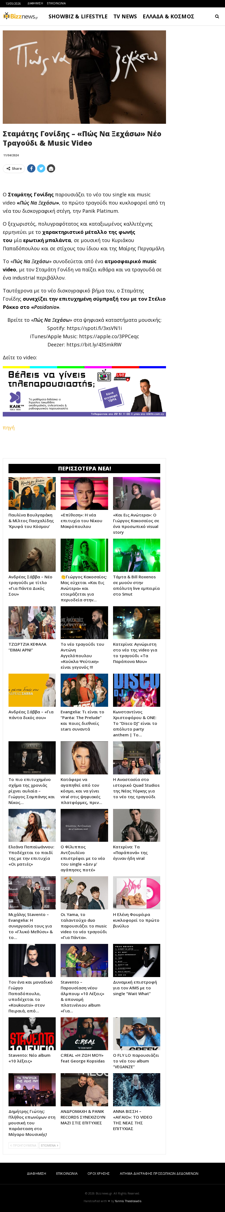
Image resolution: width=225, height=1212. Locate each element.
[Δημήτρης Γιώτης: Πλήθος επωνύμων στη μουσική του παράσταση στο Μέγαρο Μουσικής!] (32, 1089)
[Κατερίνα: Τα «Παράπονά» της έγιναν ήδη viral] (136, 825)
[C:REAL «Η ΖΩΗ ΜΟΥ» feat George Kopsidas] (84, 1033)
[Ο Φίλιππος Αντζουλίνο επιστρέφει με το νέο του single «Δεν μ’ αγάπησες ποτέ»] (84, 825)
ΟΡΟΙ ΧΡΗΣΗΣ (99, 1173)
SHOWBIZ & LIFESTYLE (78, 16)
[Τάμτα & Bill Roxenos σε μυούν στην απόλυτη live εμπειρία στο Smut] (136, 555)
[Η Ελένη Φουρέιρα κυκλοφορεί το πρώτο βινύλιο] (136, 892)
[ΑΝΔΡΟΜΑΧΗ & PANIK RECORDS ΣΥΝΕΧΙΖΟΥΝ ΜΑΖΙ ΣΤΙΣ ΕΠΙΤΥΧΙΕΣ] (84, 1089)
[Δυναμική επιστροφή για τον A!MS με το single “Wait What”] (136, 960)
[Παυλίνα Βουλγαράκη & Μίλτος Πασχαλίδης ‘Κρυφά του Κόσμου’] (32, 493)
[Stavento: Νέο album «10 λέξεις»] (32, 1033)
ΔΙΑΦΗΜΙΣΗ (35, 3)
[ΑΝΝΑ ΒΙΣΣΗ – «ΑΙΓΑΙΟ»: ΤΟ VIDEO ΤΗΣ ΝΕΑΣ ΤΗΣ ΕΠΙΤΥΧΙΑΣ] (136, 1089)
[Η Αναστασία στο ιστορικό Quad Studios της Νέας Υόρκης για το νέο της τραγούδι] (136, 757)
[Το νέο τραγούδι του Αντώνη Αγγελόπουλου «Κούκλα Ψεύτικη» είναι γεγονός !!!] (84, 622)
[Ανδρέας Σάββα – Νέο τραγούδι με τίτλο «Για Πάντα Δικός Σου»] (32, 555)
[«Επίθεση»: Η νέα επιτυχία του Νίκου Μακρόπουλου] (84, 493)
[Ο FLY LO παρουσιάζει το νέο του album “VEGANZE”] (136, 1033)
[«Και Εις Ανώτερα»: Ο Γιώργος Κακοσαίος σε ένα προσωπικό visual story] (136, 493)
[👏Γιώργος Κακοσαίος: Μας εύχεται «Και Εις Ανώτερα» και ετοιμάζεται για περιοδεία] (84, 555)
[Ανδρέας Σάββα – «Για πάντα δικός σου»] (32, 690)
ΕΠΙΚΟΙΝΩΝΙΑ (56, 3)
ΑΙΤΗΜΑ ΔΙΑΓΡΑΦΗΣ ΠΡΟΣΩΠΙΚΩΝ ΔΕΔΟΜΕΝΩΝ (159, 1173)
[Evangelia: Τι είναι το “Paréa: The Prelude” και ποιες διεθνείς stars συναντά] (84, 690)
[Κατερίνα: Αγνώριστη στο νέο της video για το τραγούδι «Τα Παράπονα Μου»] (136, 622)
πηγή (9, 427)
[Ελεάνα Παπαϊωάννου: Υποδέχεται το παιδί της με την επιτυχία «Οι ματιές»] (32, 825)
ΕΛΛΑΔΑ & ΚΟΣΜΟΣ (168, 16)
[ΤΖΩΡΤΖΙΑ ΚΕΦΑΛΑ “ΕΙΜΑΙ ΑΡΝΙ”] (32, 622)
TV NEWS (125, 16)
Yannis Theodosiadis (128, 1201)
